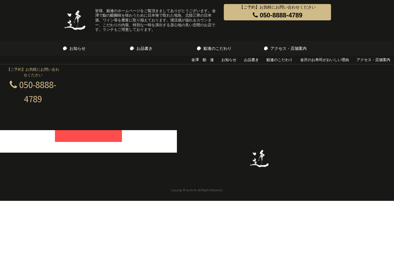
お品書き (144, 48)
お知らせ (77, 48)
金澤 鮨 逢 (202, 59)
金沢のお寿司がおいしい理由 (324, 59)
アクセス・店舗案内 (288, 48)
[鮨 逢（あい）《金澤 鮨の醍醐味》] (75, 20)
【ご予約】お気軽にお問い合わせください (277, 12)
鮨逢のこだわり (217, 48)
